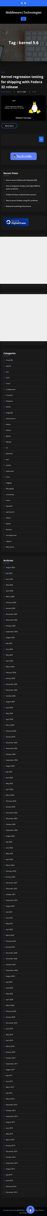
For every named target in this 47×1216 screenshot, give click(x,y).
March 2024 (10, 725)
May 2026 (9, 585)
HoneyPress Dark (36, 1210)
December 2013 (11, 1192)
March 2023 (10, 795)
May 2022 (9, 853)
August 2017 (10, 1070)
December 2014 (11, 1151)
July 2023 (9, 772)
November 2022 (11, 818)
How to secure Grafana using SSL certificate (22, 200)
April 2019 (9, 1040)
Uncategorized (11, 535)
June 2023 (9, 778)
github (8, 436)
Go (41, 139)
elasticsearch (10, 418)
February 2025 (11, 672)
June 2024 (9, 708)
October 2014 (11, 1157)
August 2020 (10, 976)
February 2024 (11, 731)
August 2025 (10, 637)
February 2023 (11, 801)
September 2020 (12, 970)
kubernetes (10, 471)
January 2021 (10, 947)
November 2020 (11, 959)
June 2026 (9, 579)
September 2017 (12, 1064)
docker (8, 407)
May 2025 (9, 655)
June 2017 (9, 1081)
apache (8, 366)
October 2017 (11, 1058)
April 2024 (9, 719)
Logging (9, 483)
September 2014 (12, 1163)
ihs (7, 448)
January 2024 (10, 737)
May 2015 (9, 1134)
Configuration (11, 389)
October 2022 (11, 824)
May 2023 (9, 783)
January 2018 (10, 1052)
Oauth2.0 (9, 506)
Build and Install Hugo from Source (18, 206)
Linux (3, 72)
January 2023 (10, 807)
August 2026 (10, 567)
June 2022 (9, 848)
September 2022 (12, 830)
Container (9, 395)
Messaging (10, 489)
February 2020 (11, 1011)
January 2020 (10, 1017)
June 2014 (9, 1180)
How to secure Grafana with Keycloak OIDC (21, 180)
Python (8, 524)
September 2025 (12, 632)
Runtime (9, 529)
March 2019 (10, 1046)
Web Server (10, 547)
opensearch (10, 512)
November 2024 (11, 690)
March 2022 (10, 865)
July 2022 (9, 842)
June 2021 (9, 918)
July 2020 (9, 982)
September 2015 (12, 1116)
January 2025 (10, 678)
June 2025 (9, 649)
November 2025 (11, 620)
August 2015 (10, 1122)
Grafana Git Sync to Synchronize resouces (21, 195)
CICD (8, 378)
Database (9, 401)
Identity (8, 442)
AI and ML (9, 360)
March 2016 (10, 1099)
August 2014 (10, 1169)
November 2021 (11, 888)
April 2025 (9, 661)
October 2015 (11, 1110)
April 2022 (9, 859)
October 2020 (11, 964)
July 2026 (9, 573)
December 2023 (11, 743)
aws (7, 372)
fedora (8, 424)
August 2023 (10, 766)
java (7, 459)
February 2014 (11, 1186)
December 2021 (11, 883)
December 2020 (11, 953)
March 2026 (10, 597)
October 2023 (11, 754)
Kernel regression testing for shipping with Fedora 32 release (22, 81)
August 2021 (10, 906)
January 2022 (10, 877)
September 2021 (12, 900)
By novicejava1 (6, 92)
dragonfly (9, 413)
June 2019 (9, 1029)
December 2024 (11, 684)
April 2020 (9, 999)
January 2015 (10, 1145)
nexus (8, 500)
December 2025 (11, 614)
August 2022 (10, 836)
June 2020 (9, 988)
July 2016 (9, 1093)
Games (8, 430)
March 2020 (10, 1005)
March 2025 (10, 667)
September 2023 (12, 760)
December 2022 (11, 813)
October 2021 (11, 894)
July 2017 (9, 1075)
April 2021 (9, 929)
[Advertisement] (23, 260)
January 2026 (10, 608)
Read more (9, 126)
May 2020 (9, 994)
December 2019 (11, 1023)
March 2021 (10, 935)
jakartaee (9, 453)
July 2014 (9, 1175)
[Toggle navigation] (23, 19)
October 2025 (11, 626)
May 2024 (9, 713)
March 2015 (10, 1140)
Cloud (8, 383)
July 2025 (9, 643)
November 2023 (11, 748)
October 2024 (11, 696)
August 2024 (10, 702)
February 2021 (11, 941)
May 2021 (9, 924)
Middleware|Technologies (23, 12)
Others (8, 518)
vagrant (8, 541)
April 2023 (9, 789)
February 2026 (11, 602)
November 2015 (11, 1105)
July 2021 (9, 912)
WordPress (20, 1210)
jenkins (8, 465)
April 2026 (9, 591)
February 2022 (11, 871)
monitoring (10, 494)
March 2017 (10, 1087)
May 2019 (9, 1035)
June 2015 (9, 1128)
